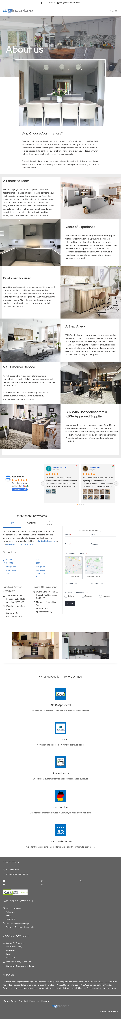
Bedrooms (88, 596)
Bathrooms (106, 596)
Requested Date (72, 583)
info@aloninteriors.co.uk (11, 570)
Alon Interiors (18, 477)
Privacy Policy (10, 1001)
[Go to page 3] (81, 504)
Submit (70, 604)
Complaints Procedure (29, 1001)
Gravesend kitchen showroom (19, 544)
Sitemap (45, 1001)
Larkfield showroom (47, 541)
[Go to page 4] (83, 504)
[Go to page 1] (77, 504)
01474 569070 (39, 561)
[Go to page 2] (79, 504)
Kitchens (70, 596)
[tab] (12, 524)
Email (93, 535)
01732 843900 (12, 870)
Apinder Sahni (59, 467)
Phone (68, 544)
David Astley (95, 467)
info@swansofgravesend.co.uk (40, 572)
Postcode (95, 544)
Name (68, 535)
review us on (18, 489)
